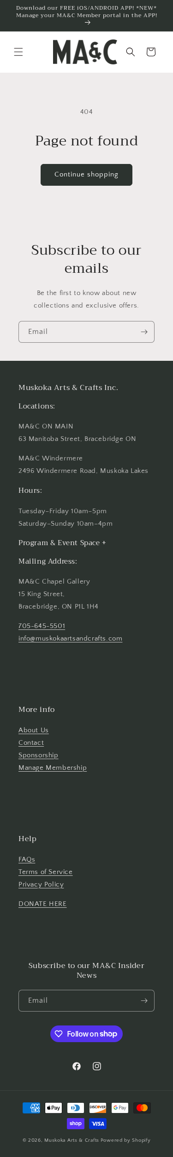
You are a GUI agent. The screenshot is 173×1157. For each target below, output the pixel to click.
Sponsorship (38, 755)
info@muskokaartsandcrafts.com (70, 638)
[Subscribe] (144, 332)
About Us (33, 730)
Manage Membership (52, 768)
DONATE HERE (42, 904)
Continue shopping (86, 174)
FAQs (26, 859)
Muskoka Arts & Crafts (71, 1140)
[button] (18, 52)
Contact (31, 743)
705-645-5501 (41, 626)
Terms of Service (45, 872)
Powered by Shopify (126, 1140)
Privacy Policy (41, 884)
